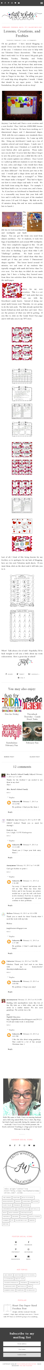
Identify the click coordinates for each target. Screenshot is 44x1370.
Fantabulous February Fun (12, 744)
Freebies (14, 27)
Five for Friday (12, 714)
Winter (32, 1220)
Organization (26, 1212)
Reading (16, 1216)
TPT (26, 27)
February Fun (32, 743)
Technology (30, 1290)
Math (21, 27)
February (6, 27)
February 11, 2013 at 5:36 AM (25, 882)
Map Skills (35, 1209)
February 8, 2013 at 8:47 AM (29, 820)
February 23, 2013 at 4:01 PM (25, 1035)
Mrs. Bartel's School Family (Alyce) (21, 774)
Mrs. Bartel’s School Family (17, 789)
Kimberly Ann (12, 820)
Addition (16, 1197)
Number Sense (9, 1290)
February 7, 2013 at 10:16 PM (25, 802)
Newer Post (9, 757)
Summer (6, 1220)
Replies (12, 797)
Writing (6, 1224)
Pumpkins (20, 1290)
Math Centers (14, 1212)
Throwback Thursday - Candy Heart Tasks (32, 717)
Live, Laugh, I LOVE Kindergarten (19, 832)
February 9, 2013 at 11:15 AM (25, 846)
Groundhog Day (9, 1209)
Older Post (35, 757)
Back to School (28, 1197)
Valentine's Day (35, 27)
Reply (9, 792)
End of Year (19, 1279)
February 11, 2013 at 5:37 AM (25, 941)
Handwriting (34, 1282)
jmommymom (12, 999)
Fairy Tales (7, 1205)
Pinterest (6, 1216)
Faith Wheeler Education (26, 1364)
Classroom (8, 1279)
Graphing (26, 1205)
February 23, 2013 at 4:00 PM (25, 982)
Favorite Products (11, 1282)
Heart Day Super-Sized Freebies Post (24, 1307)
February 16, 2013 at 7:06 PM (26, 961)
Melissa (10, 913)
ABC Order (7, 1197)
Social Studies (34, 1216)
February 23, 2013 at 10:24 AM (30, 999)
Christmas (27, 1201)
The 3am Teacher (25, 1366)
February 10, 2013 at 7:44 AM (28, 865)
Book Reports (8, 1201)
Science (24, 1216)
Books (18, 1201)
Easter (35, 1201)
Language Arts (22, 1209)
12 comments (31, 40)
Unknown (16, 801)
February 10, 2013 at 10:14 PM (25, 913)
